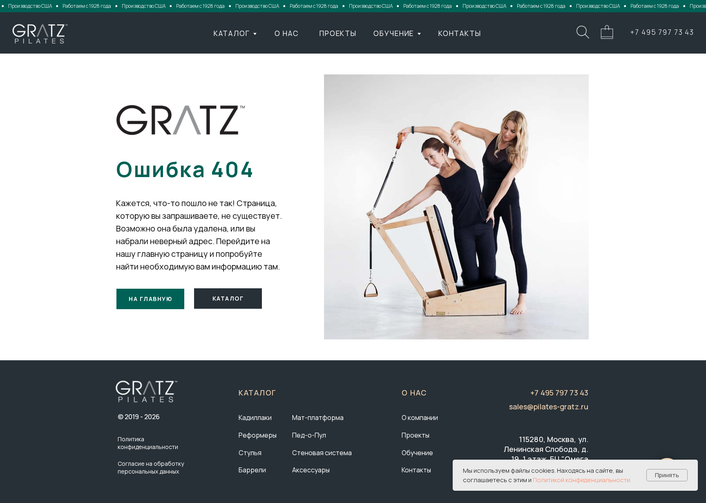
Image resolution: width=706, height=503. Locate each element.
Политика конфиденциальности (148, 443)
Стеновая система (322, 452)
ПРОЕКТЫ (338, 33)
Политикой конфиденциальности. (582, 480)
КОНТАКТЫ (459, 33)
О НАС (287, 33)
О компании (420, 417)
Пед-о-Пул (309, 435)
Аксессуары (311, 469)
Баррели (252, 469)
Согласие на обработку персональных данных (151, 467)
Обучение (417, 452)
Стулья (250, 452)
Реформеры (258, 435)
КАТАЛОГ (232, 33)
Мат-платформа (318, 417)
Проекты (415, 435)
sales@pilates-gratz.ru (548, 406)
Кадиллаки (255, 417)
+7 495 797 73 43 (662, 32)
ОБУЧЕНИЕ (393, 33)
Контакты (416, 469)
